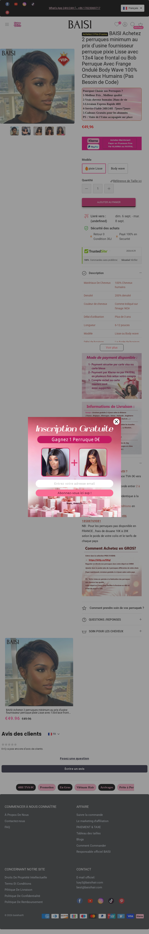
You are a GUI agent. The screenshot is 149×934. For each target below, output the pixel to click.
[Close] (116, 421)
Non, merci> (74, 503)
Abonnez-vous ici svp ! (74, 493)
